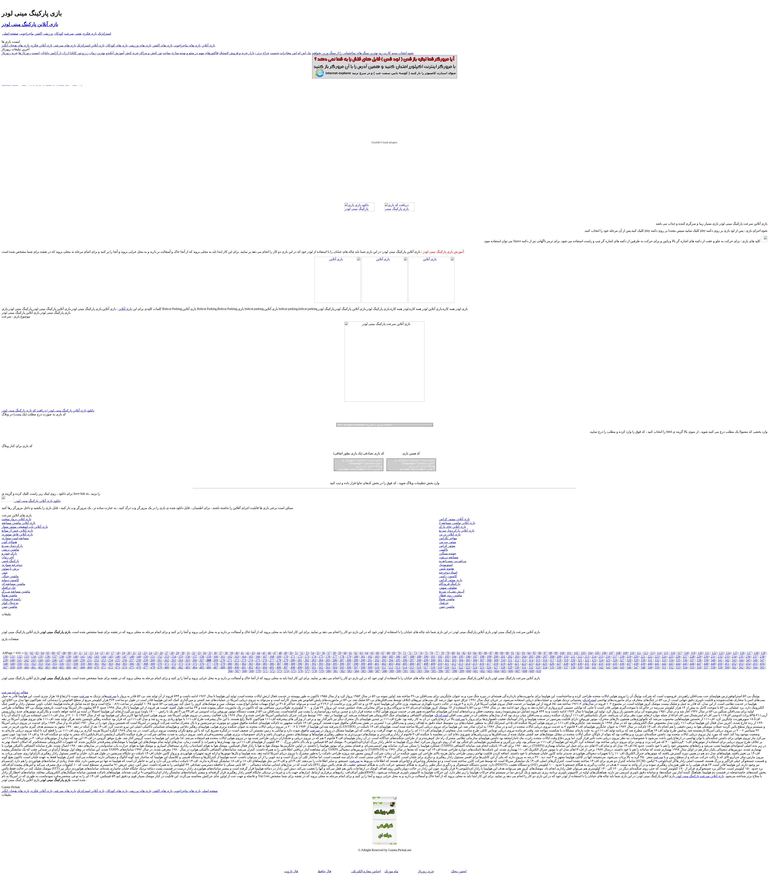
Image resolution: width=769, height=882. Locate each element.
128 (756, 653)
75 (426, 653)
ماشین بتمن (9, 606)
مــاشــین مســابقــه (452, 561)
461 (33, 667)
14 (96, 653)
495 (271, 667)
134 (33, 656)
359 (82, 664)
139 (68, 656)
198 (482, 656)
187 (405, 656)
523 (467, 667)
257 (131, 660)
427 (559, 664)
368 (145, 664)
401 (376, 664)
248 (68, 660)
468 (82, 667)
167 (264, 656)
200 (496, 656)
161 (222, 656)
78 (442, 653)
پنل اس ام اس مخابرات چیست (290, 53)
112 (645, 653)
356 (61, 664)
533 (537, 667)
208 (552, 656)
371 (166, 664)
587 (377, 671)
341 (720, 660)
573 (279, 671)
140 (75, 656)
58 (334, 653)
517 (425, 667)
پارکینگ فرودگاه (449, 584)
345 (748, 660)
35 (209, 653)
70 (399, 653)
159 (208, 656)
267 (201, 660)
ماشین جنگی (10, 576)
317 (552, 660)
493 (257, 667)
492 (250, 667)
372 (173, 664)
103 (583, 653)
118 (686, 653)
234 (734, 656)
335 (678, 660)
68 (388, 653)
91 (512, 653)
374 (187, 664)
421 (516, 664)
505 (341, 667)
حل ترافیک (9, 587)
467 (75, 667)
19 (123, 653)
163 (236, 656)
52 (301, 653)
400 (369, 664)
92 (518, 653)
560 (727, 667)
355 (54, 664)
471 (103, 667)
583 (349, 671)
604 (496, 671)
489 (229, 667)
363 (110, 664)
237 (755, 656)
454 (748, 664)
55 (318, 653)
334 (671, 660)
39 (231, 653)
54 (312, 653)
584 (356, 671)
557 (706, 667)
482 (180, 667)
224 (664, 656)
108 (618, 653)
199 (489, 656)
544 (615, 667)
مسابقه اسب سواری (15, 538)
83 (469, 653)
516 (418, 667)
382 (243, 664)
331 (650, 660)
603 (489, 671)
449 (713, 664)
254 (110, 660)
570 (258, 671)
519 (439, 667)
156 (187, 656)
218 (622, 656)
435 (615, 664)
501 (313, 667)
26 (161, 653)
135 (40, 656)
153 (166, 656)
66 (377, 653)
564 (755, 667)
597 (447, 671)
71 (404, 653)
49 (285, 653)
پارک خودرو (9, 553)
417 (488, 664)
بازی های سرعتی (64, 45)
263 (173, 660)
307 (482, 660)
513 (397, 667)
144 (103, 656)
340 (713, 660)
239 (5, 660)
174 (313, 656)
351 (26, 664)
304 (461, 660)
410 (440, 664)
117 (679, 653)
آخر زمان (8, 557)
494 (264, 667)
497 (285, 667)
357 (68, 664)
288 (348, 660)
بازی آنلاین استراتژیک (91, 45)
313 (523, 660)
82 (464, 653)
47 (274, 653)
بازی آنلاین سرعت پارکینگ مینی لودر (700, 776)
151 (152, 656)
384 (257, 664)
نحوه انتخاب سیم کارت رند (396, 53)
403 (391, 664)
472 (110, 667)
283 (313, 660)
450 (720, 664)
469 (89, 667)
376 (201, 664)
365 (124, 664)
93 (523, 653)
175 (320, 656)
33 (199, 653)
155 (180, 656)
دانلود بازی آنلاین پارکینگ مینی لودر (37, 501)
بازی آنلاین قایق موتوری (17, 534)
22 (139, 653)
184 (383, 656)
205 (531, 656)
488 (222, 667)
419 (502, 664)
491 (243, 667)
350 (19, 664)
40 (237, 653)
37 (220, 653)
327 (622, 660)
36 (215, 653)
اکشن (38, 33)
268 (208, 660)
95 (534, 653)
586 (370, 671)
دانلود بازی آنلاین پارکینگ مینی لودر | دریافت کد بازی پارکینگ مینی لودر (48, 410)
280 (292, 660)
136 (47, 656)
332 (657, 660)
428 (566, 664)
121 (707, 653)
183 (376, 656)
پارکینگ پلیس (10, 561)
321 (580, 660)
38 (226, 653)
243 (33, 660)
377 (208, 664)
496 (278, 667)
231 (713, 656)
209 (559, 656)
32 (193, 653)
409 (433, 664)
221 (643, 656)
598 (454, 671)
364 (117, 664)
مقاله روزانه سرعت (15, 692)
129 (763, 653)
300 (433, 660)
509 (369, 667)
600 (468, 671)
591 (405, 671)
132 (19, 656)
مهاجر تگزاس (448, 538)
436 (622, 664)
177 (334, 656)
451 (727, 664)
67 (382, 653)
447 (699, 664)
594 (426, 671)
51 (296, 653)
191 (433, 656)
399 (362, 664)
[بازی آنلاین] (431, 301)
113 (652, 653)
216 (608, 656)
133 (26, 656)
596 (440, 671)
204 (524, 656)
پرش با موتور (10, 568)
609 (531, 671)
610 (538, 671)
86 (485, 653)
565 (762, 667)
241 (19, 660)
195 (461, 656)
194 (454, 656)
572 (272, 671)
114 (659, 653)
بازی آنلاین (208, 45)
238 (762, 656)
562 (741, 667)
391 (306, 664)
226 (678, 656)
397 (348, 664)
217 (615, 656)
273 (243, 660)
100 (562, 653)
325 (608, 660)
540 (587, 667)
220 (636, 656)
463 (47, 667)
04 (42, 653)
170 (285, 656)
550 (657, 667)
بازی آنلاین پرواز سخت (16, 519)
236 (748, 656)
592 (412, 671)
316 (545, 660)
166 (257, 656)
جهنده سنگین (447, 553)
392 (313, 664)
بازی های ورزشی (140, 45)
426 (552, 664)
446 (692, 664)
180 (355, 656)
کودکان (58, 33)
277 (271, 660)
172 (299, 656)
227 (685, 656)
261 (159, 660)
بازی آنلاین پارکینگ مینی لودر (30, 24)
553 (678, 667)
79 (447, 653)
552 (671, 667)
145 (110, 656)
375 (194, 664)
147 (124, 656)
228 (692, 656)
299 (426, 660)
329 (636, 660)
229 (699, 656)
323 (594, 660)
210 (566, 656)
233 (727, 656)
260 (152, 660)
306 (475, 660)
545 (622, 667)
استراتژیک (104, 33)
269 (215, 660)
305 (468, 660)
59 (339, 653)
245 (47, 660)
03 (37, 653)
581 (335, 671)
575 (293, 671)
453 (741, 664)
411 (447, 664)
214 (594, 656)
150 (145, 656)
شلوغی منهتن (448, 587)
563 (748, 667)
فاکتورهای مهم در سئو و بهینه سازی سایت (190, 53)
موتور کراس (447, 545)
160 (215, 656)
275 (257, 660)
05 (47, 653)
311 (510, 660)
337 (692, 660)
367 (138, 664)
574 (286, 671)
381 (236, 664)
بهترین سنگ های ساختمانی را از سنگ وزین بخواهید (345, 53)
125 (735, 653)
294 (391, 660)
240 (12, 660)
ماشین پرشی (10, 549)
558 (713, 667)
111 (639, 653)
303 (454, 660)
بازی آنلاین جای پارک (452, 526)
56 (323, 653)
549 (650, 667)
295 (398, 660)
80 (453, 653)
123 (721, 653)
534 (545, 667)
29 (177, 653)
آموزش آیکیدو (115, 53)
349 (12, 664)
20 (128, 653)
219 (629, 656)
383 (250, 664)
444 (678, 664)
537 (566, 667)
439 (643, 664)
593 (419, 671)
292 (376, 660)
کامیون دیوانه (10, 580)
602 (482, 671)
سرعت (69, 33)
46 (269, 653)
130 (5, 656)
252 (96, 660)
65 (372, 653)
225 (671, 656)
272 (236, 660)
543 (608, 667)
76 (431, 653)
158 (201, 656)
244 (40, 660)
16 (107, 653)
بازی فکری (89, 33)
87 (491, 653)
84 (474, 653)
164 (243, 656)
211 (573, 656)
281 (299, 660)
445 (685, 664)
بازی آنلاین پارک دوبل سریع (456, 530)
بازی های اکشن (162, 45)
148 (131, 656)
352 (33, 664)
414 (467, 664)
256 (124, 660)
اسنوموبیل (446, 564)
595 (433, 671)
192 (440, 656)
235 (741, 656)
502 (320, 667)
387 (278, 664)
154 (173, 656)
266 (194, 660)
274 (250, 660)
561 (734, 667)
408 (426, 664)
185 (391, 656)
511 (383, 667)
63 (361, 653)
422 (523, 664)
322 (587, 660)
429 (573, 664)
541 (594, 667)
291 (369, 660)
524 (474, 667)
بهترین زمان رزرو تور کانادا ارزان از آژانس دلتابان (72, 53)
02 (31, 653)
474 (124, 667)
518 (432, 667)
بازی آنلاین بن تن (450, 534)
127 (749, 653)
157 (194, 656)
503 (327, 667)
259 (145, 660)
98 (550, 653)
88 (496, 653)
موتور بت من (447, 542)
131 (12, 656)
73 (415, 653)
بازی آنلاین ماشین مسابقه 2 (457, 523)
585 (363, 671)
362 (103, 664)
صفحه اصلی (10, 33)
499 (299, 667)
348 (5, 664)
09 (69, 653)
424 (537, 664)
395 (334, 664)
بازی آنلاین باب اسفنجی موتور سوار (25, 526)
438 (636, 664)
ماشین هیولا (9, 595)
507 (355, 667)
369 (152, 664)
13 (91, 653)
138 (61, 656)
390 (299, 664)
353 (40, 664)
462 (40, 667)
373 (180, 664)
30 (182, 653)
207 (545, 656)
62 (355, 653)
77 (437, 653)
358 (75, 664)
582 (342, 671)
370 (159, 664)
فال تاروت (291, 871)
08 (64, 653)
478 (152, 667)
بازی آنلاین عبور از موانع (17, 530)
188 (412, 656)
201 (503, 656)
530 (516, 667)
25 (155, 653)
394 (327, 664)
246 (54, 660)
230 (706, 656)
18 (118, 653)
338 (699, 660)
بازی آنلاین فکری (41, 45)
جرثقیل (444, 603)
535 (552, 667)
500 (306, 667)
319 (566, 660)
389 (292, 664)
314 (530, 660)
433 (601, 664)
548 (643, 667)
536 (559, 667)
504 (334, 667)
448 (706, 664)
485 (201, 667)
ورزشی (48, 33)
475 (131, 667)
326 (615, 660)
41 (242, 653)
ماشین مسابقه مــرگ (16, 591)
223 (657, 656)
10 (74, 653)
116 (672, 653)
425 (545, 664)
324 (601, 660)
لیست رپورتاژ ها (29, 53)
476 (138, 667)
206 (538, 656)
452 (734, 664)
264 (180, 660)
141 (82, 656)
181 (362, 656)
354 (47, 664)
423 (530, 664)
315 (537, 660)
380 (229, 664)
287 (341, 660)
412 (453, 664)
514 (404, 667)
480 (166, 667)
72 (410, 653)
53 (307, 653)
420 (509, 664)
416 (481, 664)
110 (632, 653)
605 (503, 671)
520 (446, 667)
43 (253, 653)
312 (516, 660)
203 (517, 656)
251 (89, 660)
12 (85, 653)
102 (576, 653)
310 (503, 660)
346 (755, 660)
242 (26, 660)
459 (19, 667)
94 (528, 653)
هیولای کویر (9, 542)
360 (89, 664)
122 (714, 653)
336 (685, 660)
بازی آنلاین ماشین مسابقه (18, 523)
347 (762, 660)
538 (573, 667)
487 (215, 667)
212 (580, 656)
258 (138, 660)
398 (355, 664)
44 (258, 653)
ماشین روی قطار (450, 595)
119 (693, 653)
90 (507, 653)
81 (458, 653)
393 (320, 664)
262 (166, 660)
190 (426, 656)
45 (264, 653)
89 (501, 653)
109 (625, 653)
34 (204, 653)
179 (348, 656)
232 (720, 656)
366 (131, 664)
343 (734, 660)
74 (420, 653)
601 (475, 671)
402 (383, 664)
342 (727, 660)
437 (629, 664)
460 (26, 667)
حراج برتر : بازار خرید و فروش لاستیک (244, 53)
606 (510, 671)
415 (474, 664)
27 (166, 653)
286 (334, 660)
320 (573, 660)
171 (292, 656)
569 (251, 671)
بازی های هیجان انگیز (15, 45)
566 (230, 671)
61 (350, 653)
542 (601, 667)
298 (419, 660)
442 (664, 664)
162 (229, 656)
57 (328, 653)
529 (509, 667)
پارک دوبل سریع (12, 545)
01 (26, 653)
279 (285, 660)
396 (341, 664)
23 (145, 653)
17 (112, 653)
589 (391, 671)
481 (173, 667)
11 (80, 653)
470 (96, 667)
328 (629, 660)
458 (12, 667)
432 (594, 664)
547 (636, 667)
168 (271, 656)
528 (502, 667)
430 (580, 664)
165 (250, 656)
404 (398, 664)
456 (762, 664)
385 (264, 664)
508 (362, 667)
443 (671, 664)
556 (699, 667)
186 (398, 656)
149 (138, 656)
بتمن (5, 572)
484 (194, 667)
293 (383, 660)
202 (510, 656)
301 (440, 660)
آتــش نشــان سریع (451, 591)
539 (580, 667)
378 (215, 664)
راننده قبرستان (11, 599)
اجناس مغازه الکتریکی (366, 871)
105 (597, 653)
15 (101, 653)
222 (650, 656)
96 (539, 653)
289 (355, 660)
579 (321, 671)
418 (495, 664)
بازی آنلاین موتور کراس (454, 519)
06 (53, 653)
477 (145, 667)
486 (208, 667)
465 (61, 667)
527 (495, 667)
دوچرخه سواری (12, 564)
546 (629, 667)
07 (58, 653)
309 (496, 660)
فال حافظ (324, 871)
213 (587, 656)
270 (222, 660)
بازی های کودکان (116, 45)
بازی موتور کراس (450, 580)
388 (285, 664)
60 (345, 653)
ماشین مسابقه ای (13, 584)
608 (524, 671)
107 (611, 653)
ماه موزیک (391, 871)
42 (247, 653)
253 (103, 660)
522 (460, 667)
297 (412, 660)
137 (54, 656)
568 (244, 671)
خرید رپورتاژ (10, 53)
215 (601, 656)
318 (559, 660)
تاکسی (443, 549)
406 (412, 664)
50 (291, 653)
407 (419, 664)
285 (327, 660)
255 (117, 660)
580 (328, 671)
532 (530, 667)
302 (447, 660)
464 (54, 667)
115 (666, 653)
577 (307, 671)
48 (280, 653)
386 (271, 664)
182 (369, 656)
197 (475, 656)
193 (447, 656)
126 (742, 653)
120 (700, 653)
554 (685, 667)
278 (278, 660)
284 (320, 660)
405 (405, 664)
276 (264, 660)
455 (755, 664)
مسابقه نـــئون (448, 557)
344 (741, 660)
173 (306, 656)
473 (117, 667)
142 (89, 656)
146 (117, 656)
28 (172, 653)
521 (453, 667)
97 (545, 653)
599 (461, 671)
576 (300, 671)
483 (187, 667)
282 (306, 660)
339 (706, 660)
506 (348, 667)
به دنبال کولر (10, 603)
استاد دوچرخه (448, 572)
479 (159, 667)
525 (481, 667)
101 (569, 653)
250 (82, 660)
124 (728, 653)
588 (384, 671)
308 (489, 660)
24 (150, 653)
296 (405, 660)
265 (187, 660)
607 (517, 671)
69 (393, 653)
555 (692, 667)
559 (720, 667)
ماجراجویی (26, 33)
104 (590, 653)
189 (419, 656)
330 (643, 660)
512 (390, 667)
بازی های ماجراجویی (187, 45)
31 (188, 653)
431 (587, 664)
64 (366, 653)
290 (362, 660)
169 (278, 656)
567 (237, 671)
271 (229, 660)
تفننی (78, 33)
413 (460, 664)
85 (480, 653)
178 (341, 656)
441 (657, 664)
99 (556, 653)
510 (376, 667)
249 (75, 660)
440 (650, 664)
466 (68, 667)
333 (664, 660)
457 (5, 667)
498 (292, 667)
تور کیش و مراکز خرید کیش (143, 53)
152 (159, 656)
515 (411, 667)
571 (265, 671)
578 (314, 671)
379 (222, 664)
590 (398, 671)
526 (488, 667)
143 (96, 656)
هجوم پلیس (446, 568)
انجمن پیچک (458, 871)
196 (468, 656)
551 (664, 667)
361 (96, 664)
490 (236, 667)
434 (608, 664)
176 (327, 656)
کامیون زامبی (448, 576)
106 (604, 653)
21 (134, 653)
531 (523, 667)
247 (61, 660)
